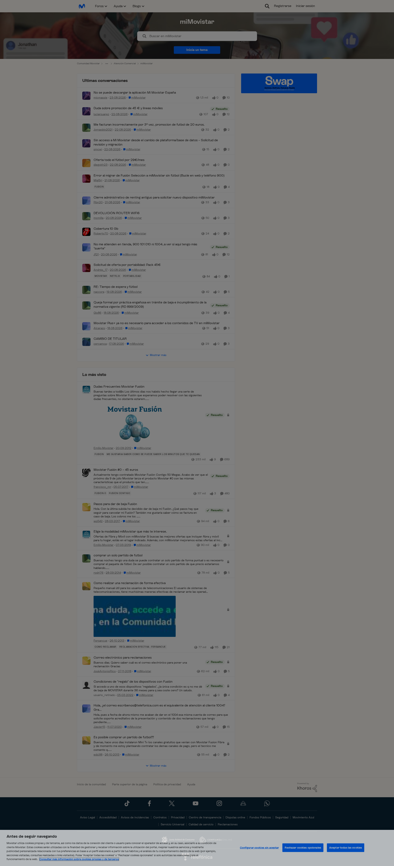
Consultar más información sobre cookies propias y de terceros (79, 859)
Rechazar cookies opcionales (303, 847)
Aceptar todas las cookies (345, 847)
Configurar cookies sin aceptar (259, 847)
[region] (197, 848)
